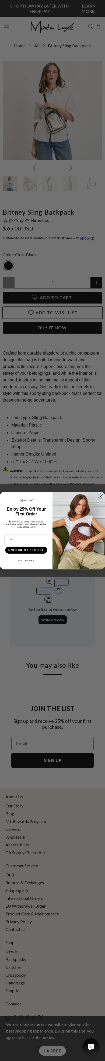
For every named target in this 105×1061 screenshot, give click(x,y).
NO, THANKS (26, 560)
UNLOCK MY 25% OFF (26, 549)
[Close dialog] (100, 496)
